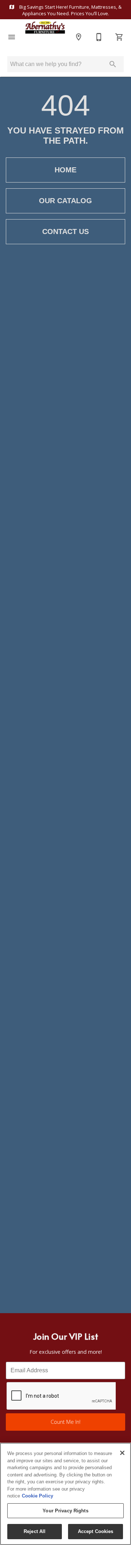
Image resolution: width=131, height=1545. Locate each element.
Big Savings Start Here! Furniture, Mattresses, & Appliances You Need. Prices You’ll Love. (70, 10)
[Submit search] (113, 64)
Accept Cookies (96, 1531)
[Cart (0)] (119, 37)
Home (65, 170)
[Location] (78, 37)
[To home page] (45, 37)
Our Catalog (65, 201)
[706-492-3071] (99, 37)
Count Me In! (65, 1421)
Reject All (34, 1531)
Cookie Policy (37, 1496)
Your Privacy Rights (65, 1510)
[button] (11, 37)
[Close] (122, 1453)
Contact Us (65, 231)
